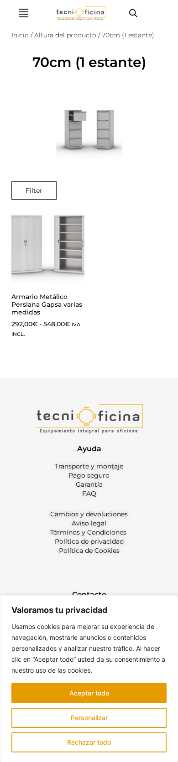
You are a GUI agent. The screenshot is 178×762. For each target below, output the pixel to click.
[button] (23, 13)
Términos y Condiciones (88, 532)
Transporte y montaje (89, 466)
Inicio (20, 35)
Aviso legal (89, 523)
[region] (89, 678)
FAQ (89, 493)
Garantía (89, 484)
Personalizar (89, 717)
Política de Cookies (89, 550)
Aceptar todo (89, 693)
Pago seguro (89, 475)
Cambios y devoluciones (89, 514)
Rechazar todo (89, 742)
